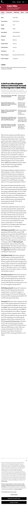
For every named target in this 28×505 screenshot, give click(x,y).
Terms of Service (18, 484)
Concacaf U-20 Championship (12, 321)
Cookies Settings (14, 494)
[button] (26, 2)
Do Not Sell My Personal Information (9, 492)
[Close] (26, 460)
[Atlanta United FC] (2, 2)
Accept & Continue (14, 502)
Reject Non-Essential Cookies (14, 498)
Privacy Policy (4, 481)
